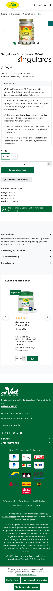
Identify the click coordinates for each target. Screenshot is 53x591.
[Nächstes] (47, 317)
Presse (29, 505)
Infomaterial (9, 501)
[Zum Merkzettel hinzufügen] (35, 310)
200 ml (6, 156)
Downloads (24, 501)
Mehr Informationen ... (26, 575)
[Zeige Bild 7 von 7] (38, 43)
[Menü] (2, 5)
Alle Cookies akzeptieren (26, 587)
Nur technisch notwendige (35, 580)
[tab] (26, 239)
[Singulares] (34, 59)
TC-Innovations (37, 559)
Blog (38, 505)
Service (5, 438)
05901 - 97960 (9, 406)
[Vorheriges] (4, 32)
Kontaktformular (25, 418)
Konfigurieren (12, 580)
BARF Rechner (39, 501)
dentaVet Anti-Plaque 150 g (23, 323)
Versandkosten (9, 517)
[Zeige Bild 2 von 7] (19, 43)
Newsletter (17, 505)
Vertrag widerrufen (12, 425)
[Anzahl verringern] (3, 164)
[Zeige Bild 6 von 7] (34, 43)
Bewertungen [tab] (7, 263)
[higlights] (50, 23)
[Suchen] (35, 5)
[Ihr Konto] (44, 5)
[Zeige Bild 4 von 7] (26, 43)
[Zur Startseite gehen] (19, 5)
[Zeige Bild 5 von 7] (30, 43)
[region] (26, 32)
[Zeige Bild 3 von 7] (23, 43)
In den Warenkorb (17, 170)
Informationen (10, 442)
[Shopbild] (26, 32)
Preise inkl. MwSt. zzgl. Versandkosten (17, 76)
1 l (14, 156)
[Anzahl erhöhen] (45, 164)
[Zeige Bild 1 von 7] (15, 43)
